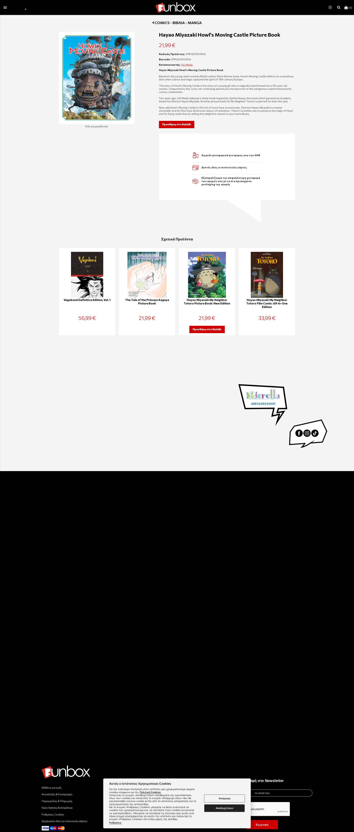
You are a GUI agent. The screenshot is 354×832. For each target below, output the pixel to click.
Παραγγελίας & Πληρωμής (57, 801)
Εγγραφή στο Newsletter (262, 781)
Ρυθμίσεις (115, 822)
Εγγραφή (262, 824)
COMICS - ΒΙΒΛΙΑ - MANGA (178, 22)
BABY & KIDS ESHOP (263, 403)
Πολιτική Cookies (150, 792)
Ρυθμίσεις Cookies (53, 814)
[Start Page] (175, 7)
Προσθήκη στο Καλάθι (176, 124)
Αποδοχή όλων (224, 808)
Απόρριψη (224, 798)
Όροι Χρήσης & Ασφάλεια (57, 807)
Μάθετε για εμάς (52, 787)
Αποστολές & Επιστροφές (57, 794)
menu (5, 7)
